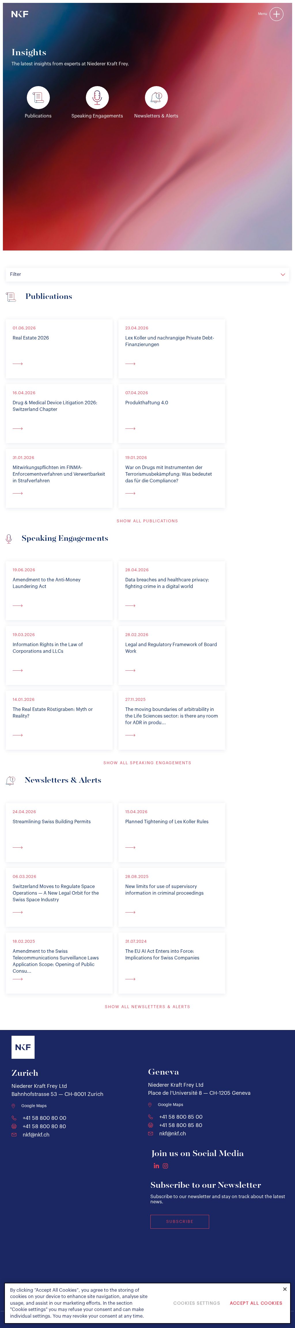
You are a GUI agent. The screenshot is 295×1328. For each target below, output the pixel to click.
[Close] (285, 1289)
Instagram (165, 1165)
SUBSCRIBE (180, 1222)
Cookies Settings (196, 1303)
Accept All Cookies (256, 1303)
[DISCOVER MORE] (59, 363)
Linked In (156, 1165)
